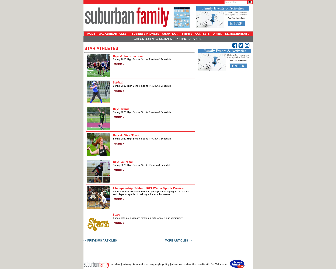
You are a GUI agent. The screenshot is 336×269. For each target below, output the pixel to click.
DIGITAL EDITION (236, 33)
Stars (116, 214)
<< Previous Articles (100, 240)
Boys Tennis (121, 109)
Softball (118, 82)
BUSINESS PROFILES (145, 33)
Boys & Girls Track (126, 135)
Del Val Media (219, 264)
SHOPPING (169, 33)
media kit (203, 264)
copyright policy (160, 264)
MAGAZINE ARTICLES (113, 33)
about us (177, 264)
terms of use (140, 264)
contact (116, 264)
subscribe (190, 264)
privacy (126, 264)
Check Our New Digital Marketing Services (168, 38)
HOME (91, 33)
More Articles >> (178, 240)
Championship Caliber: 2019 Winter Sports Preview (148, 188)
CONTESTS (202, 33)
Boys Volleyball (123, 161)
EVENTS (187, 33)
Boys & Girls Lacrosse (128, 56)
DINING (217, 33)
